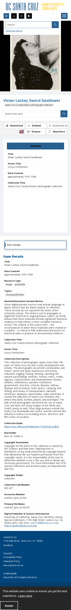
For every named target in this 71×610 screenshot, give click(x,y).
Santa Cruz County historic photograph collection (29, 105)
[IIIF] (21, 131)
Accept (9, 605)
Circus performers (15, 294)
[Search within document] (63, 113)
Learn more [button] (25, 595)
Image (9, 284)
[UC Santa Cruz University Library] (35, 6)
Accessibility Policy (12, 557)
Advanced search (14, 30)
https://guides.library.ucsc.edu (20, 525)
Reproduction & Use (13, 565)
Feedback (8, 545)
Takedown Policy (11, 561)
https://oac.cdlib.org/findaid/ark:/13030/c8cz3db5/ (31, 426)
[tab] (35, 146)
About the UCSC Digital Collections (20, 577)
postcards (20, 284)
